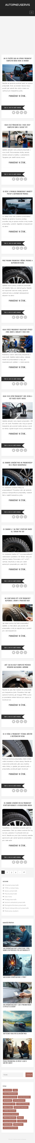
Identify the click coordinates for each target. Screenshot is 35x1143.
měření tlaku (18, 1124)
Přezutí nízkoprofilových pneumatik (16, 908)
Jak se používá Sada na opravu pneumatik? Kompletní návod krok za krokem (17, 59)
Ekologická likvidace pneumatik (15, 905)
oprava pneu (7, 1124)
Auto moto (8, 897)
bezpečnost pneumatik (11, 1114)
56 (24, 872)
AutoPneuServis (17, 4)
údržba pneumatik (9, 1110)
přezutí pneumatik (9, 1117)
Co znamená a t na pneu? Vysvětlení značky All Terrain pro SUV (17, 530)
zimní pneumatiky (24, 1097)
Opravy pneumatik (10, 891)
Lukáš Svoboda (17, 107)
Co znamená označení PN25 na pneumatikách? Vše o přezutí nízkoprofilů (17, 464)
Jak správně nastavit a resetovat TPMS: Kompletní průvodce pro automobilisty (16, 949)
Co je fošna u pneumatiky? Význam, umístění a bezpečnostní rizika (17, 735)
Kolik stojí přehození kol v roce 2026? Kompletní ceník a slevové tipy (17, 126)
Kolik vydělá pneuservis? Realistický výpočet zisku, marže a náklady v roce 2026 (17, 331)
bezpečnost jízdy (9, 1104)
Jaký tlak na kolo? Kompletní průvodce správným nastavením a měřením (17, 666)
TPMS (15, 1090)
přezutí (20, 1117)
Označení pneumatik (11, 885)
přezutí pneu (8, 1107)
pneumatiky (7, 1090)
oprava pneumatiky (9, 1121)
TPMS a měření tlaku (11, 888)
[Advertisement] (17, 34)
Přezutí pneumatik (10, 894)
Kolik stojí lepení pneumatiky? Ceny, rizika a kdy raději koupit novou (17, 397)
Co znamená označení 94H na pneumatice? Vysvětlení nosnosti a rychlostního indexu (17, 804)
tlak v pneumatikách (10, 1093)
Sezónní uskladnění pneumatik (14, 902)
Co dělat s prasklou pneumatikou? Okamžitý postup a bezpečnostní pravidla (17, 192)
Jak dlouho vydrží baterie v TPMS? (14, 977)
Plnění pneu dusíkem (11, 911)
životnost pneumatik (21, 1107)
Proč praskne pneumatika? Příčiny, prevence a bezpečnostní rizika (17, 261)
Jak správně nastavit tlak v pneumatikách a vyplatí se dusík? (17, 1006)
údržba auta (22, 1121)
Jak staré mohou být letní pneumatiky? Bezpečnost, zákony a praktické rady (17, 599)
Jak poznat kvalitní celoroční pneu (15, 1033)
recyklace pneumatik (10, 1128)
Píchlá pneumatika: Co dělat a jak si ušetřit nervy (15, 1062)
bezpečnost (7, 1100)
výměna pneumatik (22, 1104)
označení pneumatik (10, 1097)
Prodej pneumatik (10, 899)
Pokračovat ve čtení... (17, 96)
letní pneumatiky (19, 1100)
